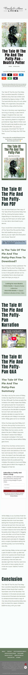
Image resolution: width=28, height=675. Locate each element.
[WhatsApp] (9, 78)
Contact (9, 651)
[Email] (15, 78)
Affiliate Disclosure (10, 653)
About (3, 651)
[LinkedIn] (21, 75)
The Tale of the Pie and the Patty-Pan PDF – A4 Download (14, 242)
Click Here (23, 86)
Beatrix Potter (14, 99)
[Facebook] (4, 75)
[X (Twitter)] (9, 75)
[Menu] (25, 9)
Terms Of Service (18, 655)
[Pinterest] (15, 75)
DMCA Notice (11, 657)
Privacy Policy (8, 655)
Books (15, 66)
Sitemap (18, 657)
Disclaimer (20, 653)
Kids (18, 66)
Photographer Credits (20, 651)
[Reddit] (4, 78)
